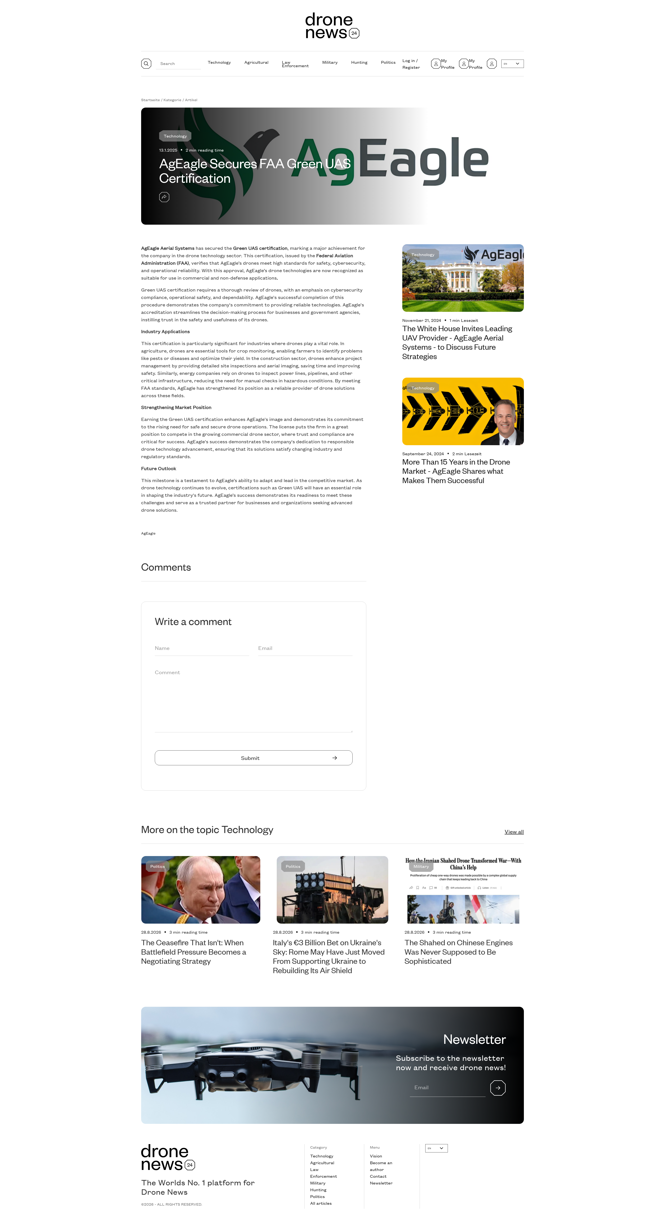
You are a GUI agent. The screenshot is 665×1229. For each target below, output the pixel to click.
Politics (388, 62)
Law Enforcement (295, 63)
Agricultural (256, 62)
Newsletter (381, 1183)
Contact (378, 1176)
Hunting (359, 62)
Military (330, 62)
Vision (376, 1156)
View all (514, 831)
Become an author (381, 1166)
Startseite (150, 99)
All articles (321, 1203)
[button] (513, 63)
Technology (219, 62)
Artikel (191, 99)
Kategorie (172, 99)
